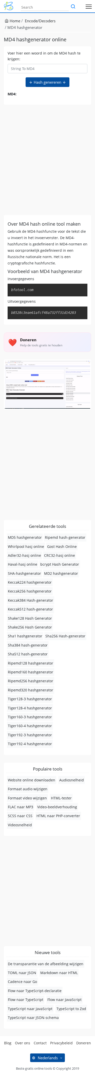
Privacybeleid (61, 1043)
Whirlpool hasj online (26, 546)
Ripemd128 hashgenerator (30, 663)
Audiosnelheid (71, 780)
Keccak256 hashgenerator (30, 591)
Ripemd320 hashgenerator (30, 690)
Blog (7, 1043)
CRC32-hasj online (59, 555)
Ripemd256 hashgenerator (30, 680)
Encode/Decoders (40, 20)
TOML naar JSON (22, 972)
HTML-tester (61, 798)
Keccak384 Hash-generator (30, 600)
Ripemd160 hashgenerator (30, 672)
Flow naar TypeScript (25, 999)
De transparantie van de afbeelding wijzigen (45, 963)
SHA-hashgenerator (24, 573)
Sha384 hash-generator (28, 645)
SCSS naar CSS (20, 815)
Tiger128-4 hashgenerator (30, 708)
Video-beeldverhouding (57, 806)
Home (14, 20)
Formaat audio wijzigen (27, 788)
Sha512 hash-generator (28, 654)
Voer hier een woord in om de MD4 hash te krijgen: (44, 56)
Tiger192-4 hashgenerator (30, 743)
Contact (40, 1043)
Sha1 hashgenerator (25, 636)
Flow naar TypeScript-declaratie (35, 990)
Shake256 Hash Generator (30, 627)
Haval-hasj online (22, 564)
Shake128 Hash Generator (30, 618)
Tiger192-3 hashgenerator (30, 734)
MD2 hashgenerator (61, 573)
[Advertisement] (47, 159)
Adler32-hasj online (24, 555)
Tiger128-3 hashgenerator (30, 698)
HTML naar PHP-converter (58, 815)
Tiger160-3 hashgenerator (30, 716)
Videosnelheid (20, 824)
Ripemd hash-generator (65, 537)
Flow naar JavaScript (64, 999)
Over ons (22, 1043)
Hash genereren (47, 82)
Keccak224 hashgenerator (30, 582)
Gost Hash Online (62, 546)
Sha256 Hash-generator (65, 636)
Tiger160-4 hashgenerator (30, 725)
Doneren (83, 1043)
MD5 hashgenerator (25, 537)
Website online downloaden (31, 780)
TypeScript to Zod (71, 1008)
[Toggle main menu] (88, 6)
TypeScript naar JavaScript (30, 1008)
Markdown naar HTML (59, 972)
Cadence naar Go (22, 981)
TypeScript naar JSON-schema (33, 1017)
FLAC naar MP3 (20, 806)
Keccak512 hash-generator (30, 609)
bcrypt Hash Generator (59, 564)
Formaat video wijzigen (27, 798)
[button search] (73, 7)
